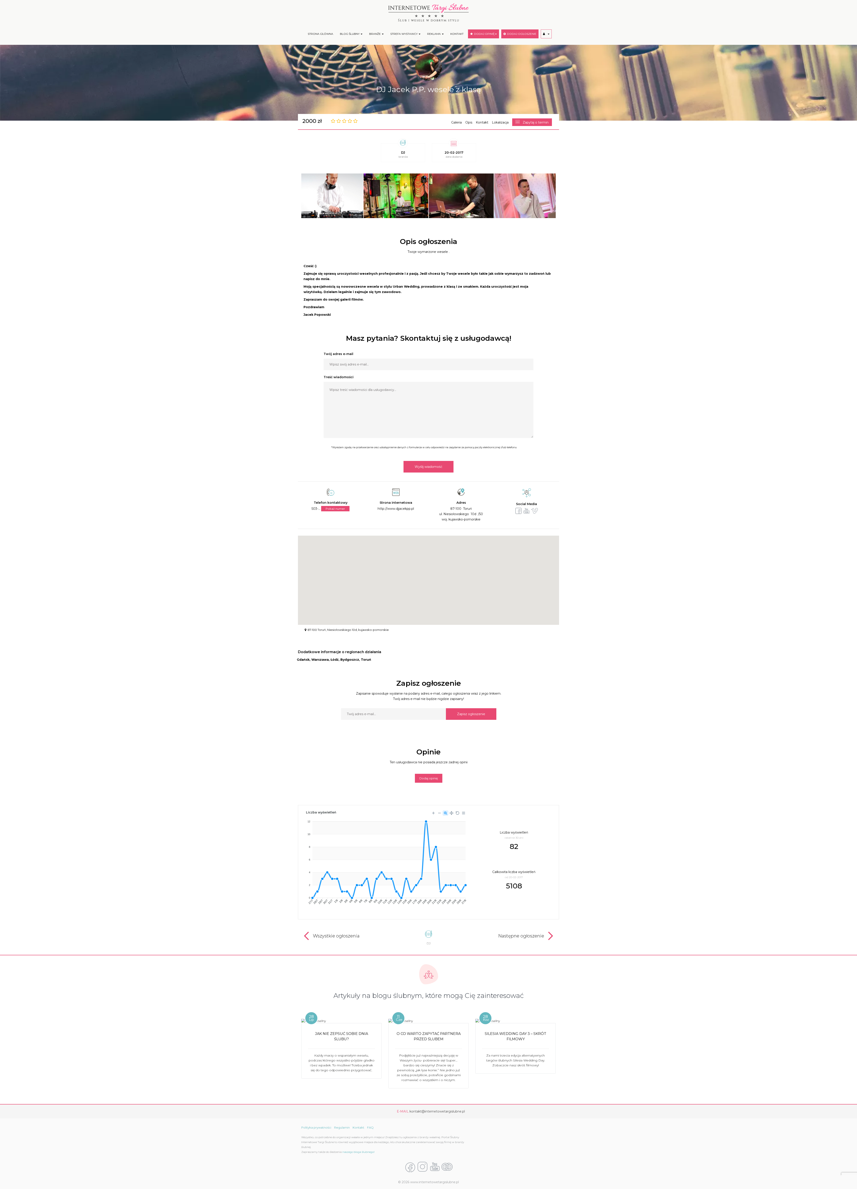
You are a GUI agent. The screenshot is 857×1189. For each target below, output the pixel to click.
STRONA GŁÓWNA (320, 33)
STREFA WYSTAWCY (404, 33)
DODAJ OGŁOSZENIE (521, 33)
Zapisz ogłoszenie (471, 714)
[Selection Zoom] (445, 813)
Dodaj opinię (428, 778)
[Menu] (463, 813)
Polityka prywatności (316, 1127)
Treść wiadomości (339, 377)
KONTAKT (457, 33)
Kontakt (482, 122)
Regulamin (342, 1127)
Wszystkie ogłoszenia (336, 936)
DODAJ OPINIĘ (484, 33)
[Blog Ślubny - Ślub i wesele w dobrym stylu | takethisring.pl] (447, 1167)
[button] (546, 33)
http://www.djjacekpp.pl (396, 509)
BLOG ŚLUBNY (350, 33)
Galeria (456, 122)
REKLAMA (434, 33)
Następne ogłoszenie (521, 936)
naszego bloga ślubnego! (358, 1152)
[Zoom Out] (439, 813)
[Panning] (451, 813)
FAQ (370, 1127)
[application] (386, 861)
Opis (468, 122)
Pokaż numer (335, 508)
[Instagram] (422, 1167)
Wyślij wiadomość (428, 467)
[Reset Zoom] (457, 813)
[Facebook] (410, 1167)
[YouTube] (434, 1167)
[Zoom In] (433, 813)
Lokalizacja (500, 122)
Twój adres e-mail (338, 354)
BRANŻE (375, 33)
